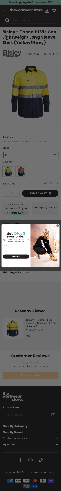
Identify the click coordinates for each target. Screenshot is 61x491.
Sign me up (16, 256)
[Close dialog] (57, 225)
